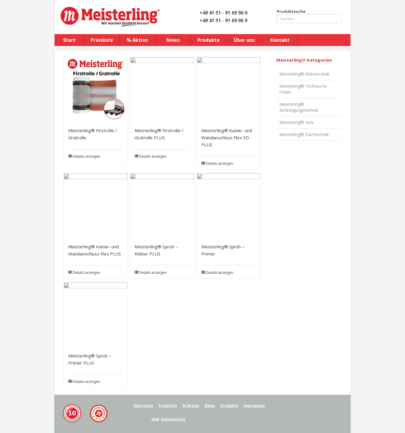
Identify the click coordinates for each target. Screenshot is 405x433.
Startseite (143, 405)
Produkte (208, 40)
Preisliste (102, 40)
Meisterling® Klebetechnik (304, 74)
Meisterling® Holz (296, 122)
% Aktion (137, 40)
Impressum (254, 405)
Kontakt (280, 40)
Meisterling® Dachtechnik (304, 134)
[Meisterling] (85, 406)
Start (69, 40)
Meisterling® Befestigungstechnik (298, 107)
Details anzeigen (86, 156)
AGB (155, 419)
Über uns (244, 40)
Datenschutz (173, 419)
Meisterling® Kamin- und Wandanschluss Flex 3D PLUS (226, 137)
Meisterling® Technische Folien (303, 89)
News (173, 40)
